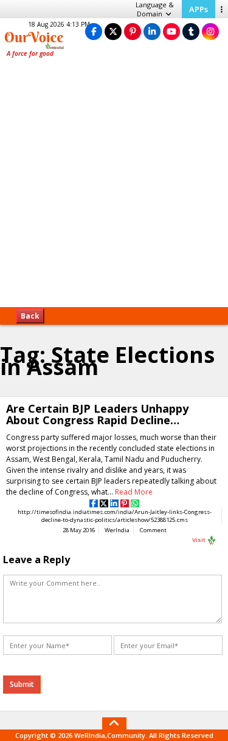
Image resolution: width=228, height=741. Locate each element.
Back (30, 316)
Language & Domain (155, 9)
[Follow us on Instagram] (210, 31)
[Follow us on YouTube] (171, 31)
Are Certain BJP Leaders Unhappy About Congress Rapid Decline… (97, 414)
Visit (199, 539)
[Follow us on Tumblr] (190, 31)
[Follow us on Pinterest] (132, 31)
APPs (198, 9)
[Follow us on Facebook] (93, 31)
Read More (134, 492)
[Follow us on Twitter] (113, 31)
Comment (153, 530)
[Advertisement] (114, 186)
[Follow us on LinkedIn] (152, 31)
